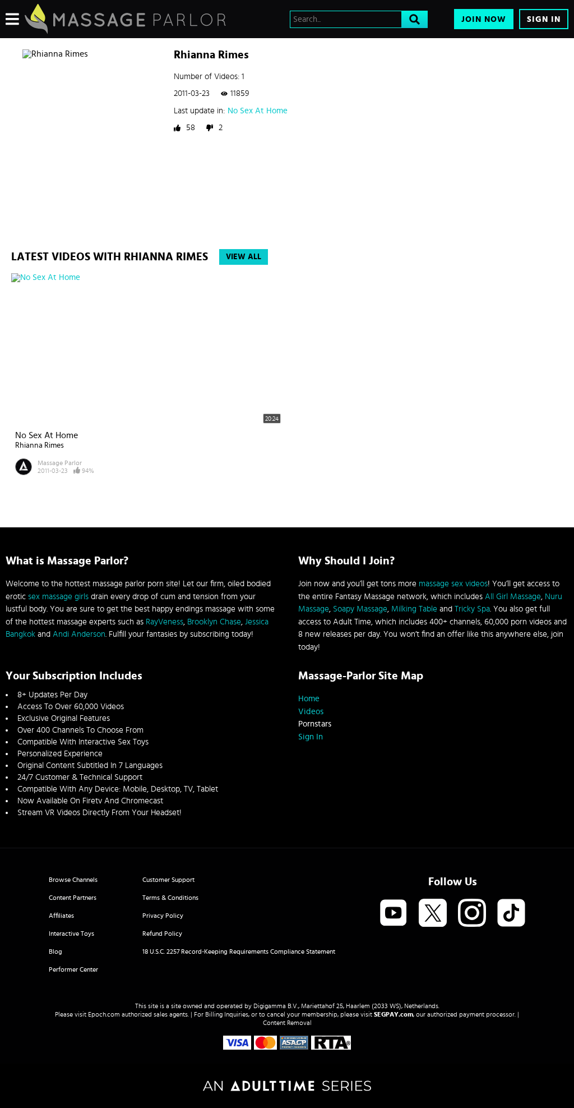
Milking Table (414, 609)
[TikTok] (511, 913)
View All (243, 257)
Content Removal (287, 1022)
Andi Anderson (79, 634)
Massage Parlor (60, 462)
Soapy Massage (360, 609)
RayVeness (164, 622)
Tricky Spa (472, 609)
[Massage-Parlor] (125, 19)
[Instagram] (472, 913)
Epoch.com (104, 1014)
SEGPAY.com (393, 1014)
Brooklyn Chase (214, 622)
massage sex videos (453, 584)
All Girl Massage (513, 596)
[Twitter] (433, 913)
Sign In (544, 19)
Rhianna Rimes (39, 445)
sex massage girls (58, 596)
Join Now (483, 19)
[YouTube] (393, 913)
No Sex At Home (258, 111)
